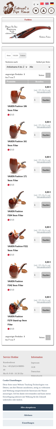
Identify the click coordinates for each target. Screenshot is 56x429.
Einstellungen (28, 423)
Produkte (11, 81)
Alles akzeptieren (28, 407)
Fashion (22, 55)
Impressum (35, 363)
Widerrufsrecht (36, 376)
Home (9, 55)
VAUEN (15, 55)
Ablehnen (28, 415)
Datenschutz (35, 371)
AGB (33, 367)
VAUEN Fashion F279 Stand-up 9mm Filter (17, 320)
